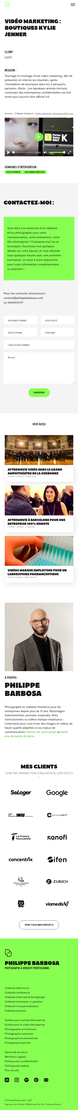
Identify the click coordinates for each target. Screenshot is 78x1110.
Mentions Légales (15, 1056)
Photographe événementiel (21, 1038)
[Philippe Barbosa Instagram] (17, 1080)
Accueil (8, 113)
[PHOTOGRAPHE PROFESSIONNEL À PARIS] (7, 4)
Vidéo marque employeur (34, 172)
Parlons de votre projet (41, 732)
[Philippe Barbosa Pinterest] (36, 1080)
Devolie (57, 1104)
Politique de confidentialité (21, 1061)
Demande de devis (16, 1052)
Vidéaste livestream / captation (24, 1001)
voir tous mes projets (39, 924)
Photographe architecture (20, 1029)
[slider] (23, 152)
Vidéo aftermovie (13, 172)
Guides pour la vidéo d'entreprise (25, 1024)
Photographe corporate (19, 1033)
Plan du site (12, 1070)
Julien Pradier (19, 1104)
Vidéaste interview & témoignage (25, 997)
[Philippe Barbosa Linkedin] (7, 1080)
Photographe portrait (17, 1042)
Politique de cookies (17, 1065)
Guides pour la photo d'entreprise (25, 1020)
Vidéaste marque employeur (22, 1006)
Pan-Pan (41, 1104)
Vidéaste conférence (17, 992)
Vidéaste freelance (24, 113)
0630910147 (15, 302)
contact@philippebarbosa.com (23, 298)
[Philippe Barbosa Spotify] (26, 1080)
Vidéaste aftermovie (17, 988)
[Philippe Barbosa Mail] (46, 1080)
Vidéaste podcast (15, 1010)
